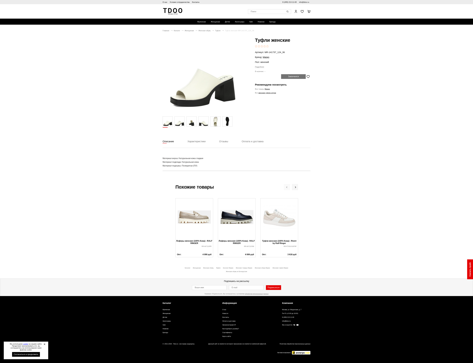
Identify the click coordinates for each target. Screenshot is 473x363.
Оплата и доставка (229, 321)
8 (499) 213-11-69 (289, 2)
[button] (288, 11)
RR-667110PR (206, 246)
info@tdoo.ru (304, 2)
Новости (225, 313)
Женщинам (215, 22)
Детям (227, 22)
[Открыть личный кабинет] (296, 11)
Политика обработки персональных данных (295, 344)
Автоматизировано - (284, 353)
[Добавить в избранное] (308, 76)
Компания (287, 303)
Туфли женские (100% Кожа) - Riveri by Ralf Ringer (279, 242)
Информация (229, 303)
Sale (251, 22)
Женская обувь (204, 31)
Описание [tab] (168, 141)
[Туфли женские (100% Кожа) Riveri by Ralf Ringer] (279, 219)
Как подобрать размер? (230, 329)
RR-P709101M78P (290, 246)
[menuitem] (201, 21)
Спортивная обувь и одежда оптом (173, 11)
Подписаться (273, 287)
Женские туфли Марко (280, 268)
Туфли (217, 31)
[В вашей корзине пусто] (308, 11)
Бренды (272, 22)
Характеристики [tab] (196, 141)
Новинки (261, 22)
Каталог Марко (228, 268)
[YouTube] (297, 325)
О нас (165, 2)
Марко (266, 57)
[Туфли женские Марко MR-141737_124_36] (203, 74)
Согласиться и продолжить (26, 354)
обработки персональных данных (257, 294)
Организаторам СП (229, 325)
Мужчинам (201, 22)
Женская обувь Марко (262, 268)
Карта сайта (226, 336)
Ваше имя (199, 287)
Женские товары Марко (244, 268)
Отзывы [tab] (223, 141)
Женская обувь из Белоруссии (236, 271)
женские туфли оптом (267, 93)
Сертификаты (227, 332)
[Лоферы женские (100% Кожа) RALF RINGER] (194, 219)
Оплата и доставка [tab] (252, 141)
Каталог (177, 31)
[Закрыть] (44, 344)
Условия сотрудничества (180, 2)
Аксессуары (239, 22)
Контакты (195, 2)
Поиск (253, 11)
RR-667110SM (249, 246)
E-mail (234, 287)
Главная (166, 31)
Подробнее (259, 67)
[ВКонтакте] (294, 325)
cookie (25, 344)
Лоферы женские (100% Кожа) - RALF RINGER (194, 242)
